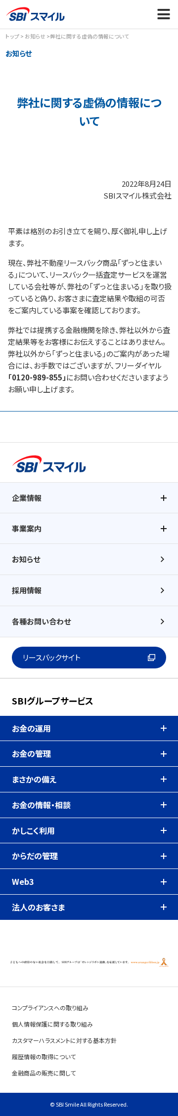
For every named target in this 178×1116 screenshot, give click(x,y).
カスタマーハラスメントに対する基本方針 (64, 1040)
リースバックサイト (52, 657)
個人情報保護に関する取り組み (52, 1024)
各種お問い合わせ (41, 621)
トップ (12, 36)
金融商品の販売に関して (44, 1073)
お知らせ (35, 36)
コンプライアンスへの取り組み (50, 1007)
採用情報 (27, 590)
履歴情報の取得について (44, 1056)
